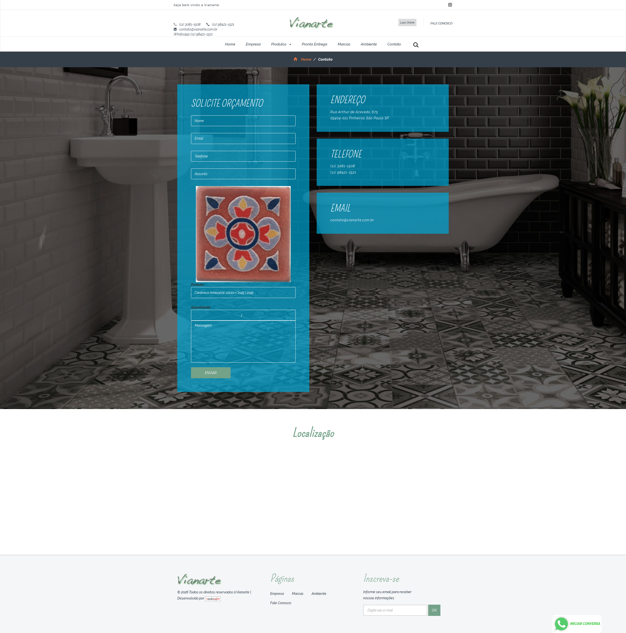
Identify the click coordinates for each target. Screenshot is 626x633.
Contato (394, 44)
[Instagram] (449, 4)
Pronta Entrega (314, 44)
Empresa (253, 44)
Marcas (344, 44)
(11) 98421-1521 (223, 24)
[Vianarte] (311, 22)
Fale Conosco (280, 603)
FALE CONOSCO (441, 23)
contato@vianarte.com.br (198, 29)
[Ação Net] (213, 598)
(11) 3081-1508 (190, 24)
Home (230, 44)
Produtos (279, 44)
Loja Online (407, 22)
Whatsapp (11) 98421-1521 (193, 34)
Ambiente (369, 44)
